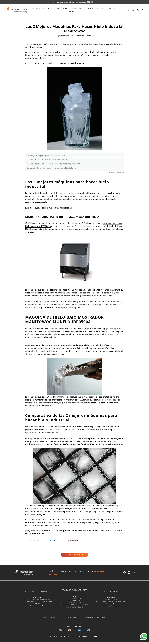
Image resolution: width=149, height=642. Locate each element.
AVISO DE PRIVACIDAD (51, 618)
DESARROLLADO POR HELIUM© (59, 636)
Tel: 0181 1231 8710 (111, 600)
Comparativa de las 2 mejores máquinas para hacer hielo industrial (51, 168)
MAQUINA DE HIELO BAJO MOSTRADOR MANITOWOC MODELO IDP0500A (53, 164)
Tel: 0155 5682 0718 (74, 598)
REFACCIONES (72, 618)
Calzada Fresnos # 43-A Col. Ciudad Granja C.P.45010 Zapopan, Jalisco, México (38, 604)
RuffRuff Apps (115, 172)
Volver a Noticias (76, 555)
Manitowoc (30, 444)
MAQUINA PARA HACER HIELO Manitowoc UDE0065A (48, 160)
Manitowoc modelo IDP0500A (72, 328)
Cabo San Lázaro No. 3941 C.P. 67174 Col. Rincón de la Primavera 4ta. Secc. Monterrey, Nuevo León (111, 604)
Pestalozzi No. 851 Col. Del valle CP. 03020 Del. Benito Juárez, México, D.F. (74, 606)
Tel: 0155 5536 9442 (74, 603)
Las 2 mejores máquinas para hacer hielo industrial (46, 156)
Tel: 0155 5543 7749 (74, 601)
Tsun (122, 172)
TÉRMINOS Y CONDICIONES (95, 618)
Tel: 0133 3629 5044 (32, 600)
